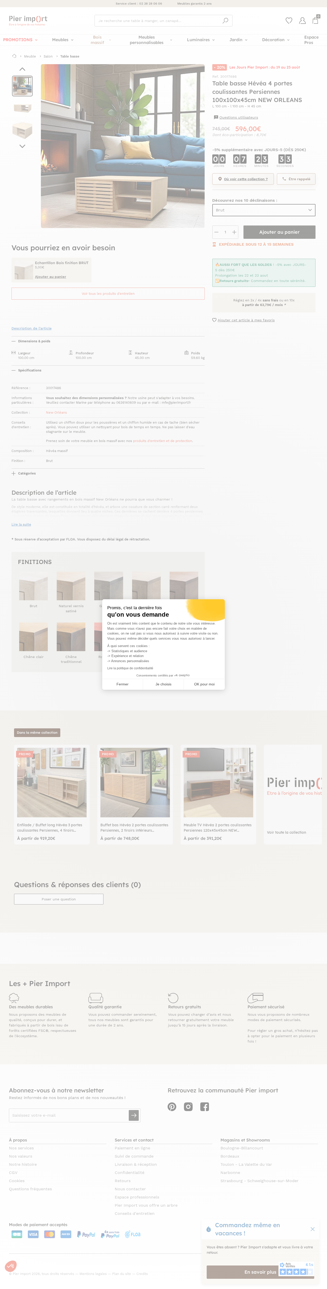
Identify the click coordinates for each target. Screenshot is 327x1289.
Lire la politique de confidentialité (130, 668)
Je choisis (163, 684)
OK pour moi (204, 684)
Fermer (122, 684)
